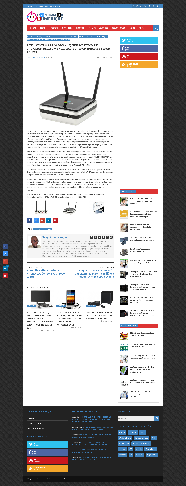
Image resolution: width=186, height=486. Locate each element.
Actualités (31, 37)
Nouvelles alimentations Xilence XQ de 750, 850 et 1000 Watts (46, 273)
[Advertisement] (139, 147)
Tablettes (45, 40)
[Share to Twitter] (36, 222)
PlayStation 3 (152, 455)
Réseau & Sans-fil (33, 40)
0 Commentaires (106, 57)
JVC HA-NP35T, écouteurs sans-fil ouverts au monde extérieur (141, 201)
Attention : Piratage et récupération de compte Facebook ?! (90, 443)
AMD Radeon (124, 443)
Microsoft (132, 432)
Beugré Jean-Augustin (36, 57)
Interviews (53, 28)
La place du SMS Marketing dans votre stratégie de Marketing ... (142, 369)
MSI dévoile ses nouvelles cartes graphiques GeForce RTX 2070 (141, 300)
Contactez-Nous (42, 6)
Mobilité (92, 28)
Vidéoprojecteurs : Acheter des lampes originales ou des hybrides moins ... (143, 274)
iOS (130, 449)
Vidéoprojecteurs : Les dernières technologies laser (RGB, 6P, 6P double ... (142, 287)
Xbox (142, 432)
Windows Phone (125, 438)
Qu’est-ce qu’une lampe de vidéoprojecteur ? (141, 250)
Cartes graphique (141, 438)
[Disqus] (70, 366)
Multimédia (67, 28)
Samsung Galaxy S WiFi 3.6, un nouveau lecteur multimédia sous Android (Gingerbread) (69, 318)
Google (139, 449)
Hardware (80, 28)
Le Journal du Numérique (48, 479)
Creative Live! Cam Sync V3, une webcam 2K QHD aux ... (142, 238)
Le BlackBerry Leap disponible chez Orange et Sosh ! (91, 435)
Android (122, 449)
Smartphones (151, 449)
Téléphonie (55, 40)
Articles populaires (129, 326)
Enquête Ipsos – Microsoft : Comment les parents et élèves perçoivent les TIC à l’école (94, 273)
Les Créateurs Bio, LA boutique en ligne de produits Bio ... (143, 261)
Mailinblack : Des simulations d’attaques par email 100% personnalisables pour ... (143, 214)
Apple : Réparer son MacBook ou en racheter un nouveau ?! (92, 458)
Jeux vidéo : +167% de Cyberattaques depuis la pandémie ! (140, 227)
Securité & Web (118, 28)
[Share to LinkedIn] (48, 222)
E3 (131, 455)
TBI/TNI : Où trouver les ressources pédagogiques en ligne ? (142, 393)
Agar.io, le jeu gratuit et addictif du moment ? (89, 451)
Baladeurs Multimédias (42, 229)
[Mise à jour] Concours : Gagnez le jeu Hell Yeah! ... (143, 334)
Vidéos (141, 28)
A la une (122, 432)
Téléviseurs (65, 40)
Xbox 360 (139, 455)
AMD (154, 438)
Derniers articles (128, 191)
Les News (32, 28)
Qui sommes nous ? (56, 6)
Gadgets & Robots (62, 37)
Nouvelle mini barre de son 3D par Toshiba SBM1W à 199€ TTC (99, 315)
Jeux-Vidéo (103, 28)
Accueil (30, 6)
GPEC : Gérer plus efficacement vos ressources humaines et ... (143, 357)
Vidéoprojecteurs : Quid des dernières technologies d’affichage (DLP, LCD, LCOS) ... (142, 313)
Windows (122, 455)
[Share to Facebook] (29, 222)
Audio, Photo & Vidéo (45, 37)
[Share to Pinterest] (55, 222)
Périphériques (102, 37)
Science (132, 28)
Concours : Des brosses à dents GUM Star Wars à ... (142, 345)
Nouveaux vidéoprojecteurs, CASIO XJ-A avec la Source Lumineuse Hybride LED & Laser (91, 419)
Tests (42, 28)
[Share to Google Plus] (42, 222)
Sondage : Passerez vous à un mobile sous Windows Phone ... (143, 381)
